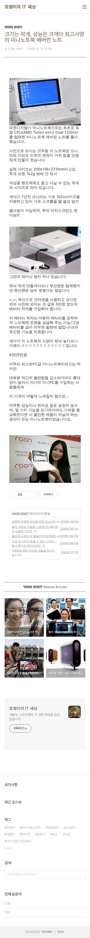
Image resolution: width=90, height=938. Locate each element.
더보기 (8, 848)
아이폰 (26, 834)
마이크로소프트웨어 (18, 841)
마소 (55, 834)
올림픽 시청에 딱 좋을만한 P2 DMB (34, 536)
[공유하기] (27, 494)
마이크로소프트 (31, 827)
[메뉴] (84, 6)
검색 (80, 874)
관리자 (60, 932)
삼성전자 (53, 827)
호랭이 (10, 827)
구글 (67, 834)
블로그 (41, 834)
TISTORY (46, 932)
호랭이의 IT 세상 (20, 7)
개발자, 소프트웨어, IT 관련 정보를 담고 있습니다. (34, 717)
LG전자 (70, 827)
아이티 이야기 (20, 513)
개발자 (10, 834)
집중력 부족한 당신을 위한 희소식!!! (33, 521)
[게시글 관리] (32, 494)
